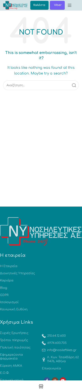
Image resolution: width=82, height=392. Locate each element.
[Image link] (41, 231)
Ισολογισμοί (9, 302)
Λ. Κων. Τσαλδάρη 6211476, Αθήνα (63, 359)
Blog (3, 287)
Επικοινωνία (51, 368)
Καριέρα (6, 280)
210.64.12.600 (56, 335)
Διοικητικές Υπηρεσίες (17, 273)
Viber (58, 5)
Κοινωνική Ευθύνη (14, 309)
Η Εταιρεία (8, 266)
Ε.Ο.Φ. (4, 372)
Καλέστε (39, 5)
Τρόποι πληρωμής (14, 340)
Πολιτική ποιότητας (15, 347)
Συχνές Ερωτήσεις (14, 333)
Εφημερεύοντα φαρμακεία (11, 356)
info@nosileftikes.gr (62, 350)
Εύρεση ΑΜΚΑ (11, 365)
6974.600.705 (57, 343)
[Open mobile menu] (69, 5)
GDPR (4, 295)
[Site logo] (15, 5)
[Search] (74, 85)
